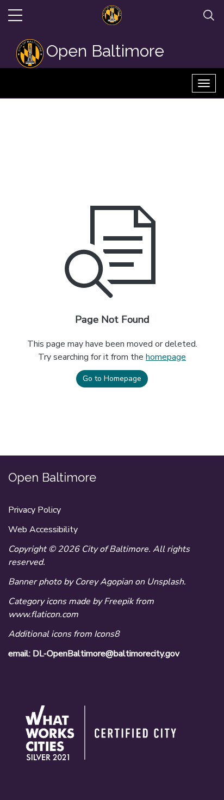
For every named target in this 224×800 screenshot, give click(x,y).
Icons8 (107, 634)
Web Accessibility (43, 530)
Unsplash (165, 582)
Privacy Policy (34, 510)
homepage (166, 357)
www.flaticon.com (43, 614)
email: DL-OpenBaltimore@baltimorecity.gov (93, 654)
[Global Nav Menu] (15, 15)
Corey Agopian (104, 582)
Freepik (118, 601)
